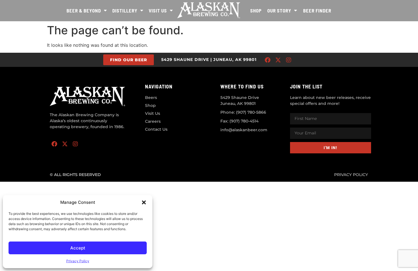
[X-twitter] (278, 60)
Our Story (279, 10)
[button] (144, 202)
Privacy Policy (77, 261)
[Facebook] (267, 60)
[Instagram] (288, 60)
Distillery (124, 10)
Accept (77, 248)
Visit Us (158, 10)
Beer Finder (317, 10)
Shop (256, 10)
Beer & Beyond (84, 10)
